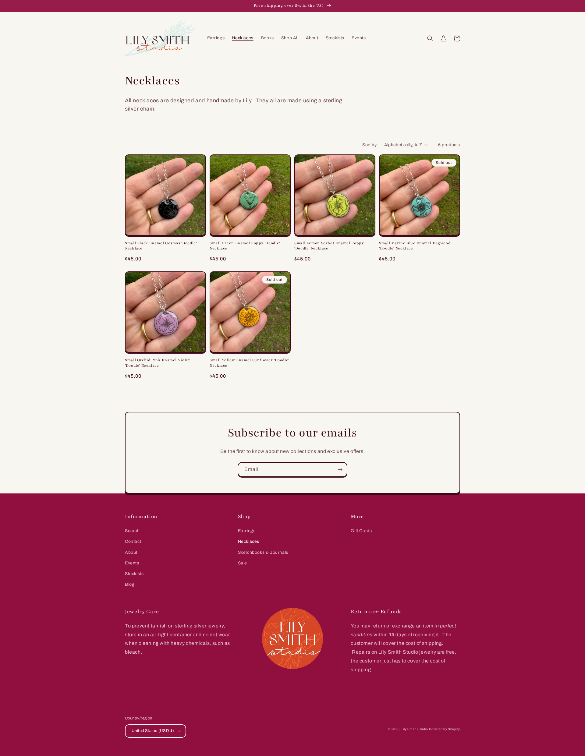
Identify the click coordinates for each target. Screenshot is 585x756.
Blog (129, 584)
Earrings (247, 530)
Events (132, 563)
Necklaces (248, 541)
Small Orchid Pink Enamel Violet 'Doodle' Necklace (157, 363)
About (131, 552)
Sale (242, 563)
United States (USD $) (153, 731)
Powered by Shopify (444, 729)
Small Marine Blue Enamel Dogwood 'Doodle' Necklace (414, 246)
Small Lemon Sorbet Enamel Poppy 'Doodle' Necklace (329, 246)
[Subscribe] (340, 469)
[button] (430, 38)
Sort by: (370, 145)
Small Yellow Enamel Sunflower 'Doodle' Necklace (249, 363)
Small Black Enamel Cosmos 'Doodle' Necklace (161, 246)
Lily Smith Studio (415, 729)
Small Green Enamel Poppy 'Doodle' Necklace (245, 246)
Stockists (134, 573)
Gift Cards (361, 530)
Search (132, 530)
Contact (133, 541)
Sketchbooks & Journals (263, 552)
